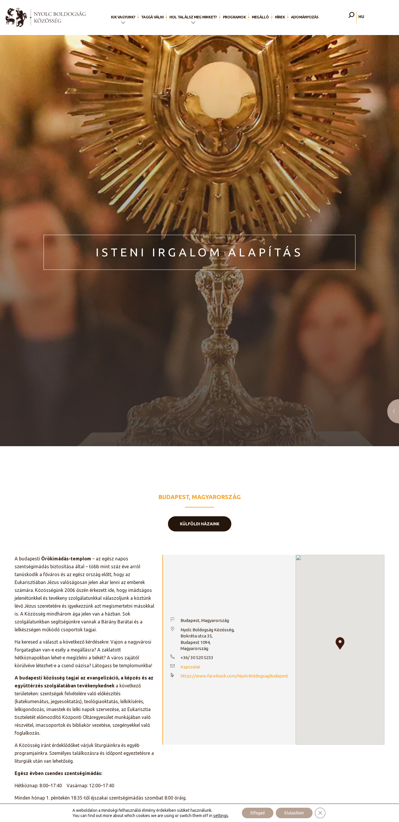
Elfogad (258, 813)
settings (220, 815)
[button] (340, 643)
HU (361, 16)
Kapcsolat (190, 666)
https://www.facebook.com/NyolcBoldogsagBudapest (234, 675)
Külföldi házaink (199, 524)
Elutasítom (294, 813)
